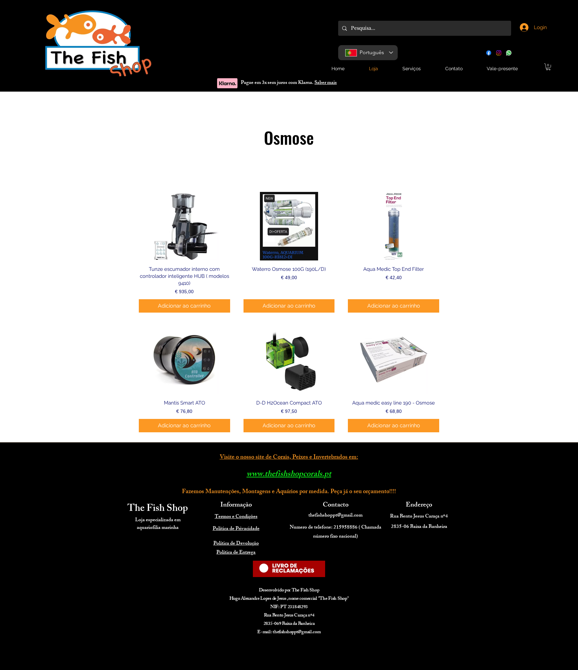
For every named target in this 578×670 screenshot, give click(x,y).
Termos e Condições (236, 517)
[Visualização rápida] (184, 226)
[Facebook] (488, 52)
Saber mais (325, 83)
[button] (548, 67)
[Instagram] (498, 52)
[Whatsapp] (508, 52)
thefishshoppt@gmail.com (335, 515)
